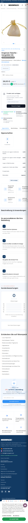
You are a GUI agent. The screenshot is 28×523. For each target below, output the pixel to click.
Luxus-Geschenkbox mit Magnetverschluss (12, 356)
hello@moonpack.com (8, 453)
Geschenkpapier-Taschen (8, 340)
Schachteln (3, 482)
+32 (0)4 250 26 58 (7, 448)
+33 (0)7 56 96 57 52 (8, 451)
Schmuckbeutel (6, 369)
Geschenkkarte (5, 374)
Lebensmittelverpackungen (8, 363)
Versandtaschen (6, 348)
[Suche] (4, 5)
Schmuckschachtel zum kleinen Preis (10, 361)
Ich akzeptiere (14, 519)
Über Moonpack (4, 460)
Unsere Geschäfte (5, 458)
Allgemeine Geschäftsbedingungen (9, 473)
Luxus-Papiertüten (6, 337)
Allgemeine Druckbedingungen (8, 471)
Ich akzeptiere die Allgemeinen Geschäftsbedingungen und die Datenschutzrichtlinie (14, 405)
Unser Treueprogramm (6, 476)
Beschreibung (14, 128)
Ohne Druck (5, 68)
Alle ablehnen (16, 515)
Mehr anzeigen (14, 180)
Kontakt (2, 464)
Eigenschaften (5, 128)
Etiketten (3, 484)
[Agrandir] (4, 43)
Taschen (3, 480)
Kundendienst (4, 469)
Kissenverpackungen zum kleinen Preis (11, 366)
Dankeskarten (5, 371)
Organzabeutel (5, 345)
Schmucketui (5, 353)
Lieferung (3, 466)
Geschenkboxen (6, 358)
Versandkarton (5, 350)
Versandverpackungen (6, 487)
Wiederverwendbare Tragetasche (10, 343)
